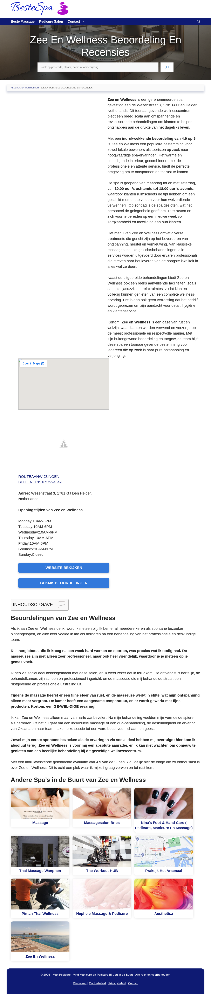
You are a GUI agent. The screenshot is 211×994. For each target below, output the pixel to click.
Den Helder (32, 88)
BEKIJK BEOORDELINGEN (64, 583)
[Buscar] (167, 67)
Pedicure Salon (51, 21)
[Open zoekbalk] (199, 21)
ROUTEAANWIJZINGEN (38, 477)
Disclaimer (80, 983)
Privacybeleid (117, 983)
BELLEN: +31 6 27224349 (40, 482)
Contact (74, 21)
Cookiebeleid (97, 983)
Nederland (17, 88)
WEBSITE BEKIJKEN (64, 568)
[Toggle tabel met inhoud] (59, 604)
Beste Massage (23, 21)
